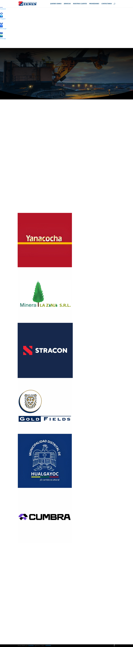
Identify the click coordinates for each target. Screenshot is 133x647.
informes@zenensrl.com (30, 631)
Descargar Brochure (31, 72)
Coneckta (31, 645)
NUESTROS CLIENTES (80, 4)
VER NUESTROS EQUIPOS (68, 183)
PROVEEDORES (94, 4)
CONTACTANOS (106, 4)
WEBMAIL (48, 645)
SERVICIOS (67, 4)
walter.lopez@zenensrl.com (31, 629)
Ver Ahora (72, 623)
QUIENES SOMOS (55, 4)
